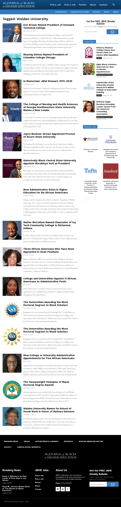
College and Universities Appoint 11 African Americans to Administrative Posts (49, 280)
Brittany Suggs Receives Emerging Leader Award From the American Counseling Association (106, 108)
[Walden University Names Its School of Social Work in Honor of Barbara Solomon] (12, 416)
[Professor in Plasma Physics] (90, 139)
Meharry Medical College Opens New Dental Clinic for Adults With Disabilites (107, 51)
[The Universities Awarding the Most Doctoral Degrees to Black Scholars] (12, 310)
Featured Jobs (90, 127)
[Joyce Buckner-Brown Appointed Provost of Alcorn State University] (12, 141)
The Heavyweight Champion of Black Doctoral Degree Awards (46, 383)
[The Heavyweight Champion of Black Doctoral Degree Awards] (12, 389)
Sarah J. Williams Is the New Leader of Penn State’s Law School (14, 478)
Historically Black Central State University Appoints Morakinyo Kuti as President (49, 162)
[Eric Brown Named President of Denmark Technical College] (12, 32)
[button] (113, 4)
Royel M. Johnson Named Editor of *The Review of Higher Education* (16, 488)
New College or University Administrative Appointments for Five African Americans (49, 357)
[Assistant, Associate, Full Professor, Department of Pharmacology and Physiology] (110, 139)
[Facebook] (68, 489)
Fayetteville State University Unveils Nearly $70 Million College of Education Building (106, 87)
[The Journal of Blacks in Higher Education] (19, 4)
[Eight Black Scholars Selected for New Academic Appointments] (89, 69)
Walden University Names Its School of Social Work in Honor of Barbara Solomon (48, 410)
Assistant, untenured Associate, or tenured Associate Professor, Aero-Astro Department (110, 185)
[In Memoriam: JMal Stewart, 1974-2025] (12, 89)
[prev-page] (84, 199)
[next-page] (88, 199)
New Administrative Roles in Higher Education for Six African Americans (45, 191)
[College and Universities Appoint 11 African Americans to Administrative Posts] (12, 286)
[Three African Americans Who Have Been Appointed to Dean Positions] (12, 256)
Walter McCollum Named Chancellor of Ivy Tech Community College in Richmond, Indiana (49, 225)
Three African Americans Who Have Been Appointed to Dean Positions (48, 250)
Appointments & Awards (104, 75)
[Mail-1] (63, 489)
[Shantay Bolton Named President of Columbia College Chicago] (12, 62)
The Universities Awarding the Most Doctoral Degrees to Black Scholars (45, 304)
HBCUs (99, 58)
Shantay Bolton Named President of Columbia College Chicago (45, 56)
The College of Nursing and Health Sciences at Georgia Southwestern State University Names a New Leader (50, 107)
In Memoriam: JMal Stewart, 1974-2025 (47, 81)
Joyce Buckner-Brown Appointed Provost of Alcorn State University (49, 135)
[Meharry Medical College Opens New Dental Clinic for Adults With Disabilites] (89, 52)
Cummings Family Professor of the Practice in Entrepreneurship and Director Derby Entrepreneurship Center (91, 187)
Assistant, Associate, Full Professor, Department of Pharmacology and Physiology (110, 153)
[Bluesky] (58, 489)
